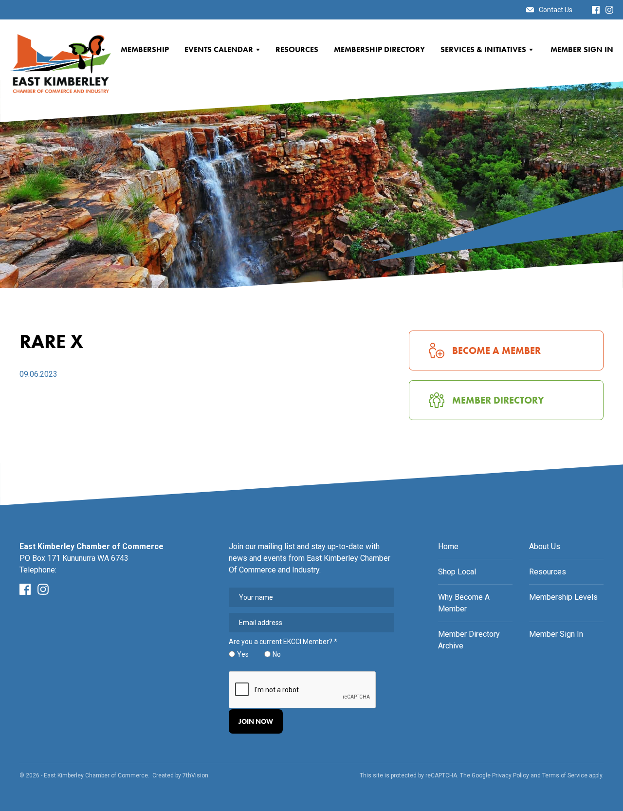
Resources (296, 49)
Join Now (255, 721)
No (277, 654)
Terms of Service (564, 775)
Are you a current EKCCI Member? (283, 641)
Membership (145, 49)
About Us (544, 546)
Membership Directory (379, 49)
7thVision (195, 775)
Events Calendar (218, 49)
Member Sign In (581, 49)
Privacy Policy (510, 775)
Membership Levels (563, 597)
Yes (243, 654)
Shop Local (457, 571)
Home (448, 546)
